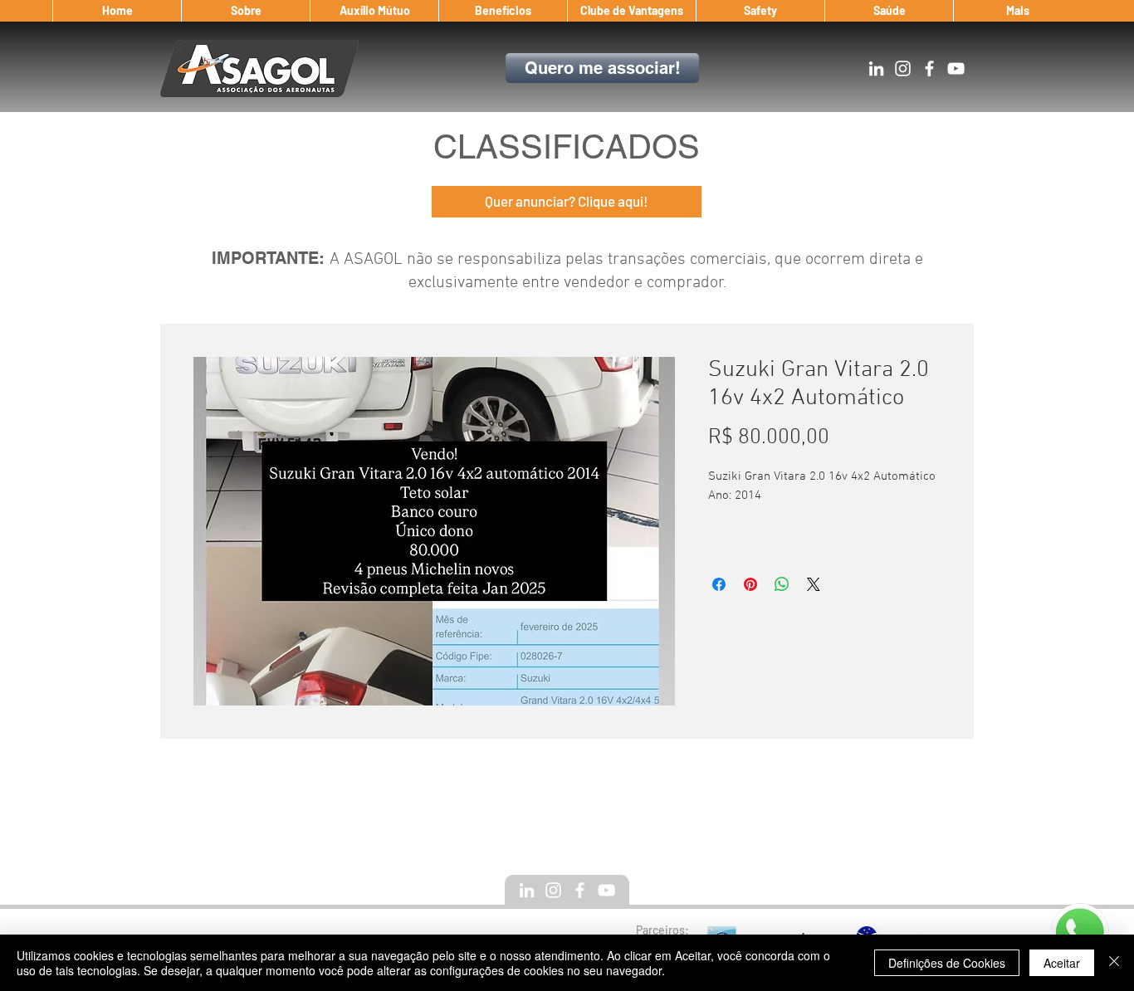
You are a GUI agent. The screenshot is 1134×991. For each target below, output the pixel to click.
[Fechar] (1114, 963)
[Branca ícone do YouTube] (956, 68)
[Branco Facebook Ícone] (929, 68)
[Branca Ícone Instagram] (902, 68)
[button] (245, 11)
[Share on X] (814, 584)
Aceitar (1062, 962)
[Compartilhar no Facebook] (719, 584)
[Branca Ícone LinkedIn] (876, 68)
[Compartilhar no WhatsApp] (782, 584)
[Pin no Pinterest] (750, 584)
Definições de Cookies (946, 962)
